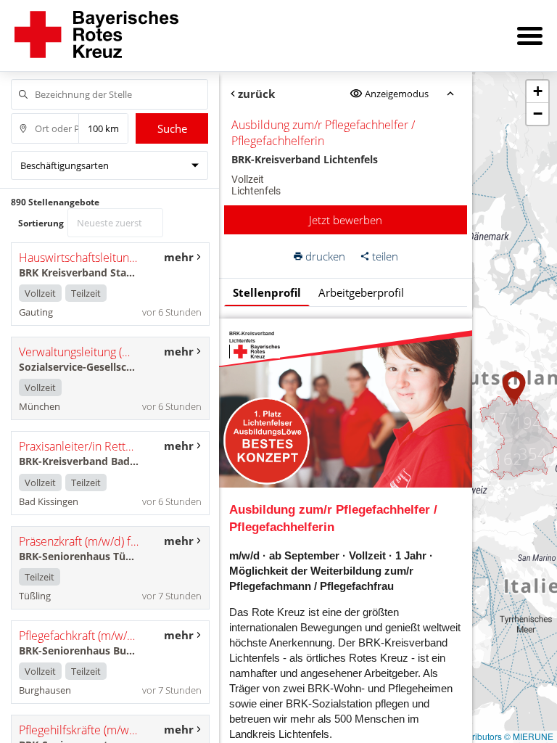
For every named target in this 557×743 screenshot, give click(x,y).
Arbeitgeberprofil (361, 292)
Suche (172, 128)
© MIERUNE (528, 736)
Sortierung (41, 223)
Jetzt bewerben (345, 220)
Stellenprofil (267, 292)
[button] (514, 389)
